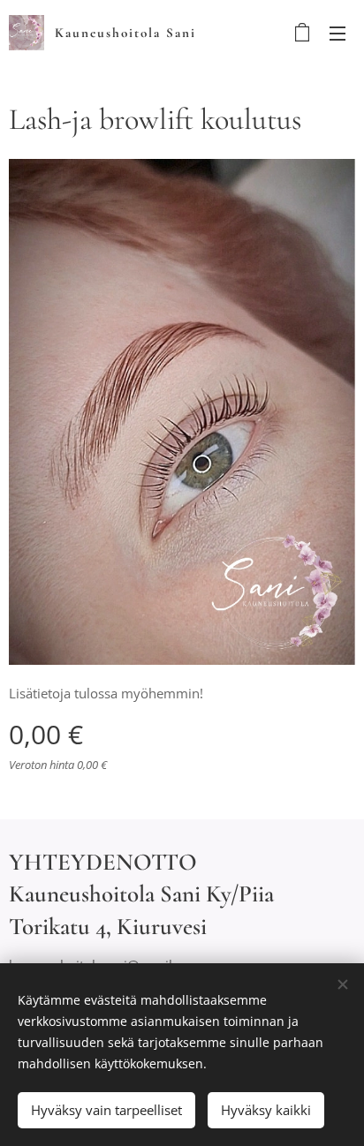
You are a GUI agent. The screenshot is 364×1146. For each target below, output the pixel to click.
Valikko (337, 32)
